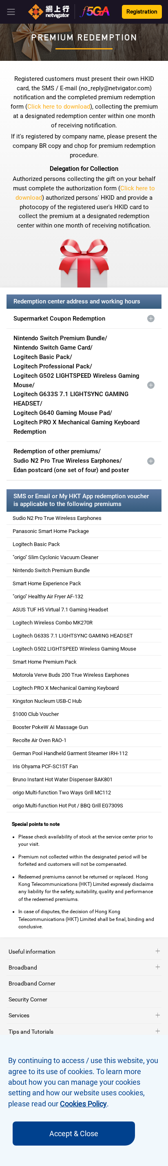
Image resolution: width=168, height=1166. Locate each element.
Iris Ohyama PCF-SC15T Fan (45, 766)
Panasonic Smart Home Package (51, 531)
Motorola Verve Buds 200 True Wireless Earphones (71, 675)
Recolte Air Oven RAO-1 (39, 740)
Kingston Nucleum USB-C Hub (47, 701)
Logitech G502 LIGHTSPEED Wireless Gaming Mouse (74, 649)
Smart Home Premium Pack (45, 662)
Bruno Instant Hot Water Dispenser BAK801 (63, 779)
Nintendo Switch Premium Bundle (51, 570)
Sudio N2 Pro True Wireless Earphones (57, 518)
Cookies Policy (83, 1104)
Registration (141, 11)
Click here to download (58, 106)
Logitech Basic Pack (36, 544)
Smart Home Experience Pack (47, 583)
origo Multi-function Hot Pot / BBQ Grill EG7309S (68, 806)
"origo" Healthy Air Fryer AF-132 (48, 596)
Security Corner (28, 999)
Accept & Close (73, 1133)
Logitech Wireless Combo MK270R (53, 623)
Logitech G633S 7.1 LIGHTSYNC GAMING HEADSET (73, 636)
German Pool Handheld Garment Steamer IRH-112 (70, 753)
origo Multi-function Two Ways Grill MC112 (62, 792)
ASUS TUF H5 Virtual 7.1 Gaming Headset (60, 609)
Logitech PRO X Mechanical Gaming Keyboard (66, 688)
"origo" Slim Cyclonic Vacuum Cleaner (55, 557)
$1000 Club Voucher (36, 714)
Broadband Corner (32, 983)
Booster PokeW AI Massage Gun (50, 727)
